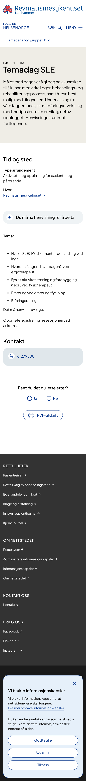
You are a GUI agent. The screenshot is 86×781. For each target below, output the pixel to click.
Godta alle (43, 740)
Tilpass (43, 765)
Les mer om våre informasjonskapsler (36, 708)
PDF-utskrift (47, 415)
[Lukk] (74, 683)
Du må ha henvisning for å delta (45, 217)
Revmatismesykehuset (22, 195)
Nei (56, 398)
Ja (35, 398)
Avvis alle (43, 752)
